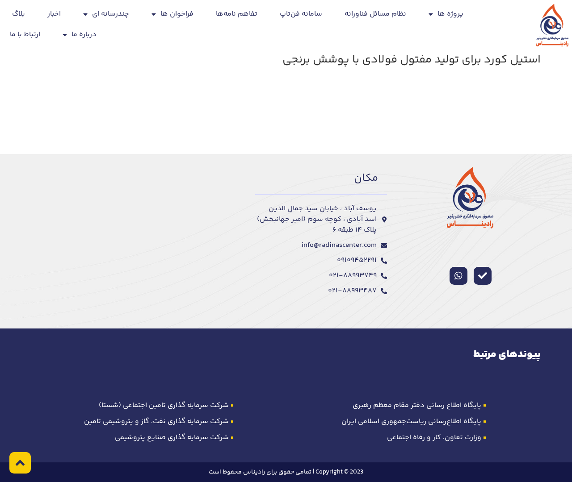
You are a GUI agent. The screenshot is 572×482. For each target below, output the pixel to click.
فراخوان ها (176, 14)
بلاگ (18, 14)
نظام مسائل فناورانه (375, 14)
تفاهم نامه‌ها (236, 14)
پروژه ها (450, 14)
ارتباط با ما (25, 34)
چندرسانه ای (110, 14)
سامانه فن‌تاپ (301, 14)
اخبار (54, 14)
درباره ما (84, 34)
